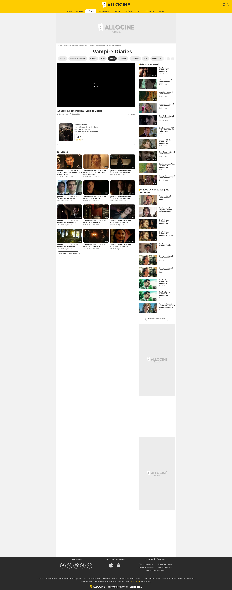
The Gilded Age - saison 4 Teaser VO (166, 245)
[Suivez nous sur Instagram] (76, 566)
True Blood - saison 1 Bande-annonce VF (167, 153)
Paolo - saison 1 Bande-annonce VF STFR (166, 197)
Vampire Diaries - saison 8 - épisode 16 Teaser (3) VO (121, 197)
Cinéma (79, 11)
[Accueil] (116, 5)
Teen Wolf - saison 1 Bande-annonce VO (166, 117)
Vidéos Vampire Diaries (87, 45)
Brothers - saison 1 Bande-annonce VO (166, 269)
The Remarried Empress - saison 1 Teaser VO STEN (166, 209)
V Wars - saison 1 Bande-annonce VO (166, 81)
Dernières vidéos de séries (157, 319)
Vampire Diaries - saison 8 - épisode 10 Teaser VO (121, 245)
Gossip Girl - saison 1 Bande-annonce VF (167, 177)
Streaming (104, 11)
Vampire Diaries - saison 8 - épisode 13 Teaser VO (121, 221)
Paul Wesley (82, 131)
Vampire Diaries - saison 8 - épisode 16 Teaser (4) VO (121, 171)
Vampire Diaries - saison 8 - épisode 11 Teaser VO (94, 245)
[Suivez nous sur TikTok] (83, 566)
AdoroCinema (162, 567)
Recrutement (63, 578)
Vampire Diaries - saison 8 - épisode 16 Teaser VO (94, 221)
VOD (138, 11)
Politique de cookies (94, 578)
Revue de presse (141, 578)
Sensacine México (152, 570)
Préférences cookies (110, 578)
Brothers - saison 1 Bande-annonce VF (166, 257)
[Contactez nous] (90, 566)
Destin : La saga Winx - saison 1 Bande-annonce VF (167, 165)
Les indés (149, 11)
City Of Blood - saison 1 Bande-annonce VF (165, 222)
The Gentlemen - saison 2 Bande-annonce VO (165, 281)
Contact (40, 578)
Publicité (72, 578)
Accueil (60, 45)
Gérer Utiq (181, 578)
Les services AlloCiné (169, 578)
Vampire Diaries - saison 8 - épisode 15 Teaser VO (68, 197)
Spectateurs (79, 135)
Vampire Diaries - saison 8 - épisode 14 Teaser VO (94, 197)
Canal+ (162, 11)
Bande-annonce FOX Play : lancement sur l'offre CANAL (166, 129)
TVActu (117, 11)
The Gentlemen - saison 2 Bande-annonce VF (165, 294)
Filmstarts (143, 564)
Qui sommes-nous (51, 578)
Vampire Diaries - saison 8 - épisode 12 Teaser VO (68, 245)
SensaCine (162, 564)
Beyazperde (144, 567)
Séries (91, 11)
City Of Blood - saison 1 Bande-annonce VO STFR (166, 233)
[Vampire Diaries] (66, 132)
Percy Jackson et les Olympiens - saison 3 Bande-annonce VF (167, 305)
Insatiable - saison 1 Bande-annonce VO (166, 105)
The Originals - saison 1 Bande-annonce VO (165, 69)
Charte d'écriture (154, 578)
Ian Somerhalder (93, 131)
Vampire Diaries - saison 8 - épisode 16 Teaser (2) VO (68, 221)
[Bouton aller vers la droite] (172, 58)
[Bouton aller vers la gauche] (168, 58)
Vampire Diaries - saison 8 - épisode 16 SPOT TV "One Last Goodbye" (94, 172)
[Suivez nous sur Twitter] (70, 566)
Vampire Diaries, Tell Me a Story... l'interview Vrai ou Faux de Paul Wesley (69, 172)
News (69, 11)
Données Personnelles (126, 578)
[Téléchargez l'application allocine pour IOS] (112, 565)
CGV (84, 578)
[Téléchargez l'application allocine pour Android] (119, 565)
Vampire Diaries (74, 45)
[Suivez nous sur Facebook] (63, 566)
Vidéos (128, 11)
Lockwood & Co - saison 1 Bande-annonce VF (165, 141)
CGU (79, 578)
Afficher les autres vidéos (68, 253)
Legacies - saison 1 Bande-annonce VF (166, 93)
